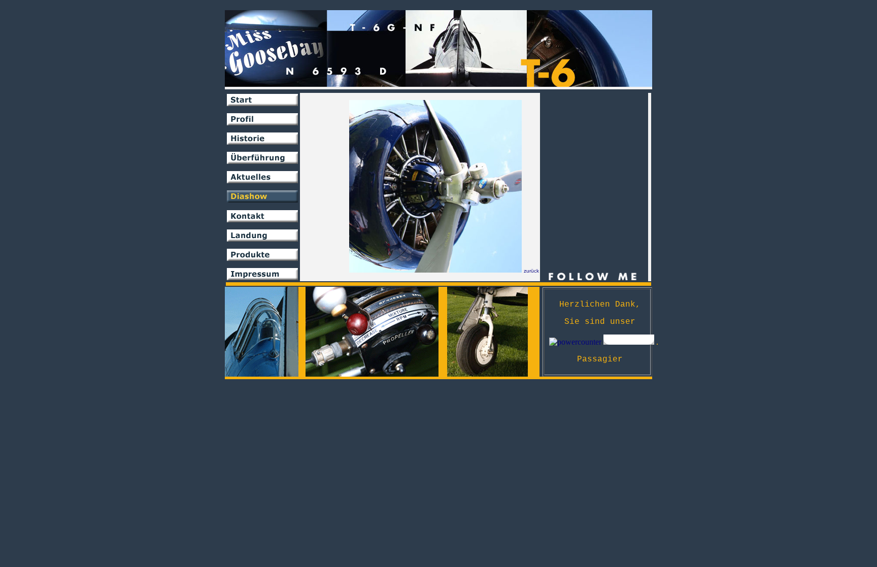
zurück (531, 271)
